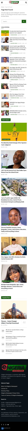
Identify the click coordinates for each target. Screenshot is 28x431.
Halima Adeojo (14, 34)
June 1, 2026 (21, 43)
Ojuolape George (14, 89)
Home (2, 7)
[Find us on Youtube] (8, 425)
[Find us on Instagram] (5, 425)
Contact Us (4, 388)
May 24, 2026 (21, 114)
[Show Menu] (2, 2)
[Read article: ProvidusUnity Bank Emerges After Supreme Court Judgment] (5, 33)
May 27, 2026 (22, 106)
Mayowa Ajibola (14, 64)
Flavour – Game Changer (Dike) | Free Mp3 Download (10, 322)
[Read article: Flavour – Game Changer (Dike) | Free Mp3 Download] (14, 310)
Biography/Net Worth (8, 224)
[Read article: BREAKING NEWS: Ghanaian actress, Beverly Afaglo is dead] (5, 113)
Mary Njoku (13, 71)
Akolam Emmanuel (15, 53)
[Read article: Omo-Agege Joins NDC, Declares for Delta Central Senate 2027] (5, 69)
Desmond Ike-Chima (15, 97)
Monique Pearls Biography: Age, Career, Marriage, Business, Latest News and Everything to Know (18, 76)
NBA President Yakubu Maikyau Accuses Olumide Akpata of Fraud (14, 344)
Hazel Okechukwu (14, 106)
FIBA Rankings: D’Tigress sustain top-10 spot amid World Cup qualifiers (16, 337)
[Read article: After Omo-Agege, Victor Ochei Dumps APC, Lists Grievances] (5, 96)
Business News (6, 139)
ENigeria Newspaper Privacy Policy (10, 393)
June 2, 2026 (21, 34)
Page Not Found (8, 7)
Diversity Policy (5, 391)
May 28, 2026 (20, 71)
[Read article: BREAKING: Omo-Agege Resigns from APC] (5, 104)
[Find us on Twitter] (3, 425)
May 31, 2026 (21, 64)
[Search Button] (26, 2)
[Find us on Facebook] (1, 425)
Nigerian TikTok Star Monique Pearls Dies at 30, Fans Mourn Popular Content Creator (18, 86)
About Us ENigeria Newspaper (9, 386)
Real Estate (5, 194)
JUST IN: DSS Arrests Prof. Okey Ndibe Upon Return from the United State (18, 39)
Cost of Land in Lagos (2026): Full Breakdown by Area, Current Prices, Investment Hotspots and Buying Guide (12, 200)
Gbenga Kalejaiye (14, 79)
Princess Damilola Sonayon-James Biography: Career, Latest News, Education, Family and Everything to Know (13, 229)
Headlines (4, 167)
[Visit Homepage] (14, 2)
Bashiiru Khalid (14, 43)
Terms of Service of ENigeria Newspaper (12, 395)
